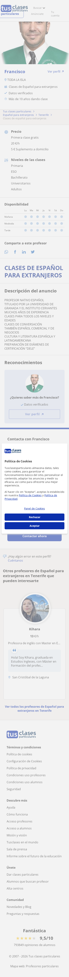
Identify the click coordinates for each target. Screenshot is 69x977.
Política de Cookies (30, 495)
